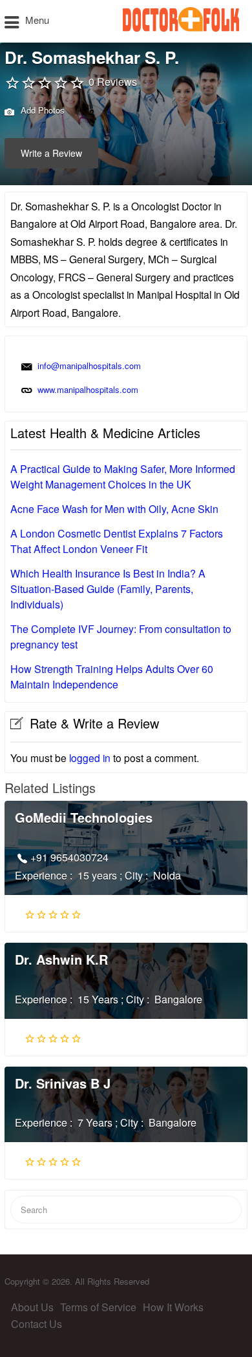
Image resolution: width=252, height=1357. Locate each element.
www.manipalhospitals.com (87, 389)
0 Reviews (113, 81)
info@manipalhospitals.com (89, 365)
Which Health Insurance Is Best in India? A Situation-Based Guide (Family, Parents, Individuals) (107, 589)
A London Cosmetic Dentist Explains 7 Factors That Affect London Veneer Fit (116, 541)
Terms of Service (98, 1307)
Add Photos (41, 110)
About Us (32, 1307)
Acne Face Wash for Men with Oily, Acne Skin (114, 508)
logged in (89, 757)
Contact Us (36, 1323)
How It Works (173, 1307)
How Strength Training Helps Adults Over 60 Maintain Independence (111, 676)
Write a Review (51, 152)
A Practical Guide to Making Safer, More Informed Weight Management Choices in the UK (122, 476)
